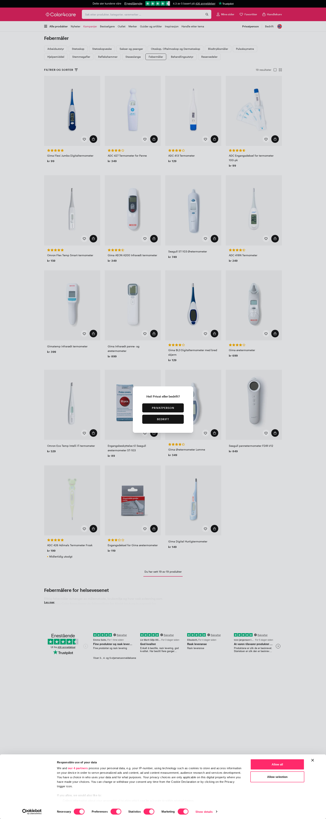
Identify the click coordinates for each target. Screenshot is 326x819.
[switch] (116, 812)
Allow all (277, 764)
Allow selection (277, 776)
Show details (204, 811)
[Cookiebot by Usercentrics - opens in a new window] (31, 811)
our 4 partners (78, 768)
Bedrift (163, 419)
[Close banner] (312, 760)
